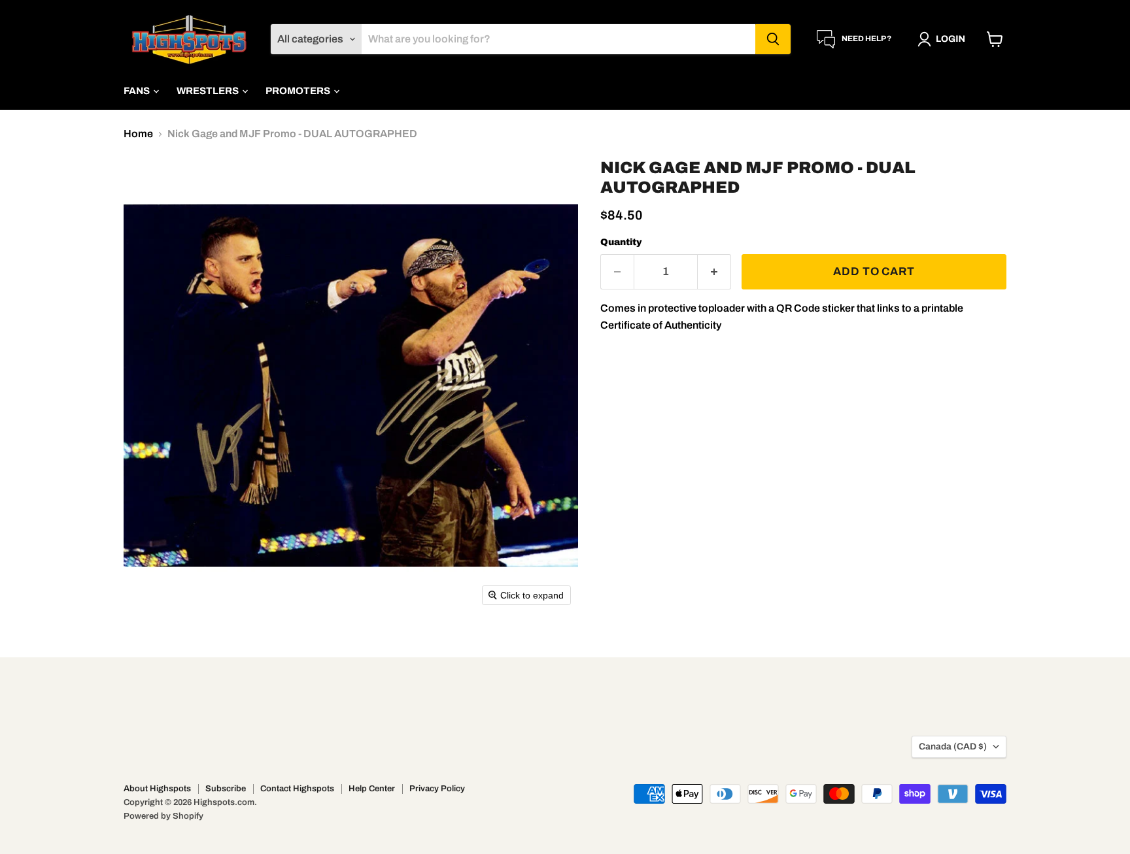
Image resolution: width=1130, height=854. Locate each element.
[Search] (773, 39)
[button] (943, 39)
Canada (953, 746)
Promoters (298, 91)
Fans (138, 91)
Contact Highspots (297, 788)
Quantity (621, 242)
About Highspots (157, 788)
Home (138, 133)
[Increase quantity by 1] (714, 271)
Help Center (372, 788)
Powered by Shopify (163, 816)
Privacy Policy (437, 788)
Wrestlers (209, 91)
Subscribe (225, 788)
